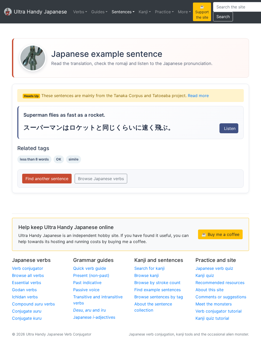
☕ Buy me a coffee (220, 234)
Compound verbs (33, 303)
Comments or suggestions (220, 296)
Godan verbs (24, 289)
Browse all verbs (28, 275)
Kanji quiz (204, 275)
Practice (163, 11)
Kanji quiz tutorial (212, 318)
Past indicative (87, 282)
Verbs (78, 11)
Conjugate (26, 311)
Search (223, 16)
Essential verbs (26, 282)
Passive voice (86, 289)
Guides (98, 11)
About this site (209, 289)
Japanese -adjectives (94, 317)
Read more (198, 95)
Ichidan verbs (25, 296)
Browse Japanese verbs (101, 178)
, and (89, 310)
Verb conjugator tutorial (218, 311)
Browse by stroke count (157, 282)
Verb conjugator (27, 268)
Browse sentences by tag (158, 296)
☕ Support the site (202, 11)
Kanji (143, 11)
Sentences (122, 11)
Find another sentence (46, 178)
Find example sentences (157, 289)
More (183, 11)
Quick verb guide (89, 268)
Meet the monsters (213, 303)
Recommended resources (219, 282)
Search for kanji (149, 268)
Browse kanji (146, 275)
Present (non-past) (91, 275)
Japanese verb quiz (214, 268)
